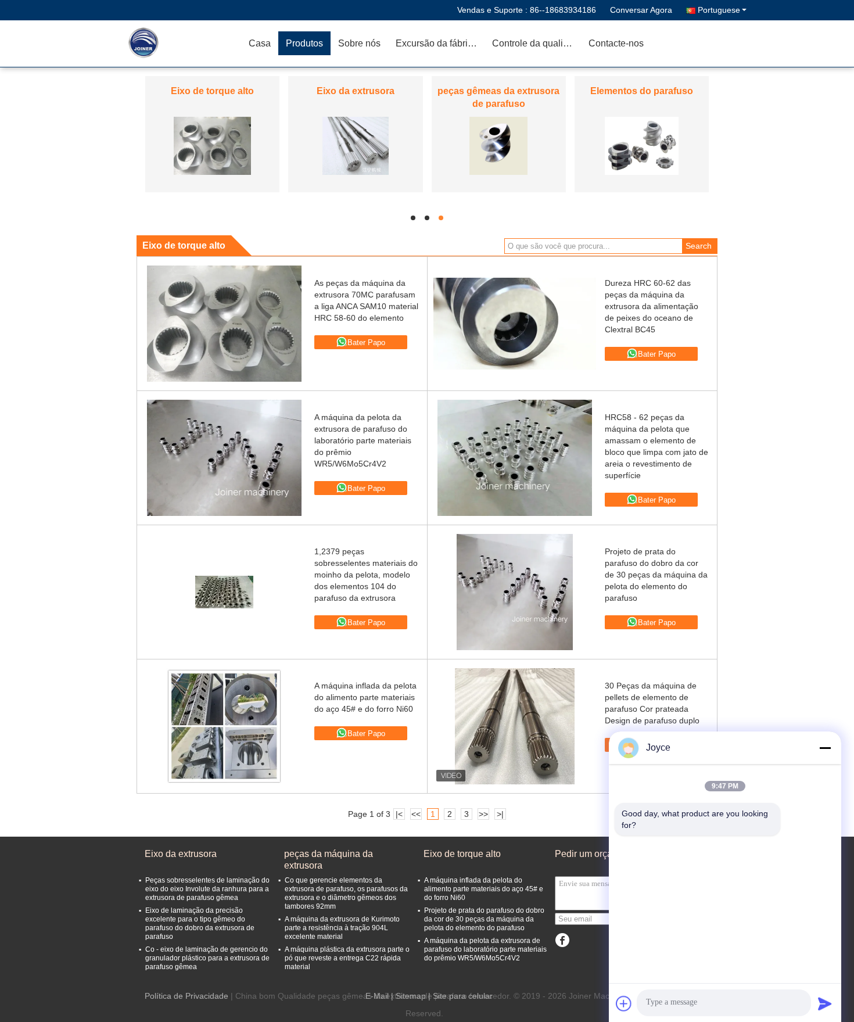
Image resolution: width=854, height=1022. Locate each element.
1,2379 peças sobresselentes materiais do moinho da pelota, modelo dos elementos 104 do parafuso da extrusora (366, 575)
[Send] (825, 1003)
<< (416, 814)
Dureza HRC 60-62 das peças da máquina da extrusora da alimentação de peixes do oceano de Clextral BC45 (651, 306)
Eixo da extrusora (355, 91)
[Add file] (624, 1003)
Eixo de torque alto (212, 91)
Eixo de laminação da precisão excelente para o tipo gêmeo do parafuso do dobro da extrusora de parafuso (199, 923)
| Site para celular (460, 996)
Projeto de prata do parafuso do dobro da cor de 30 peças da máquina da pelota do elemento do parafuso (656, 575)
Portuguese (719, 10)
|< (399, 814)
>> (483, 814)
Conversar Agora (641, 10)
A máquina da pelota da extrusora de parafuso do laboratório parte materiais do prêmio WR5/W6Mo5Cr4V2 (362, 440)
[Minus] (825, 748)
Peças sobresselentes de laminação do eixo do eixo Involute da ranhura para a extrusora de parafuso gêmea (207, 889)
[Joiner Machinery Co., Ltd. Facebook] (562, 940)
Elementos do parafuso (641, 91)
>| (500, 814)
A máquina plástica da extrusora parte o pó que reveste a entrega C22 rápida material (347, 958)
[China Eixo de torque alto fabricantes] (212, 145)
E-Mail (377, 996)
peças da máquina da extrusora (328, 859)
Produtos (304, 43)
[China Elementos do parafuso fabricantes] (642, 145)
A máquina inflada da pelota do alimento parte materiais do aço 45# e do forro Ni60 (365, 697)
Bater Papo (366, 342)
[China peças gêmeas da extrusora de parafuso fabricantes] (498, 145)
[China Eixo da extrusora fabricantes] (355, 145)
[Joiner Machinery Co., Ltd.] (174, 43)
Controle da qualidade (536, 43)
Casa (260, 43)
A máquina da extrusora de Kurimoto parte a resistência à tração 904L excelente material (342, 928)
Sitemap (411, 996)
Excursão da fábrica (437, 43)
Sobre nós (359, 43)
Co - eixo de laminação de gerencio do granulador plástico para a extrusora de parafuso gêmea (207, 958)
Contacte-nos (616, 43)
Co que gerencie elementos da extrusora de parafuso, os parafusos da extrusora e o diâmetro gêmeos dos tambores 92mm (346, 893)
